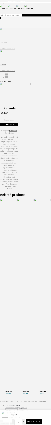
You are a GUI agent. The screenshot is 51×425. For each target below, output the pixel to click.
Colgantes (13, 131)
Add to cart (9, 124)
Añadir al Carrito (34, 421)
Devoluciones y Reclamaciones (16, 410)
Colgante (8, 391)
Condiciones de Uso (12, 405)
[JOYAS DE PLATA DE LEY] (16, 8)
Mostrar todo (5, 81)
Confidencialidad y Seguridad (16, 408)
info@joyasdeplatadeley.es (15, 1)
